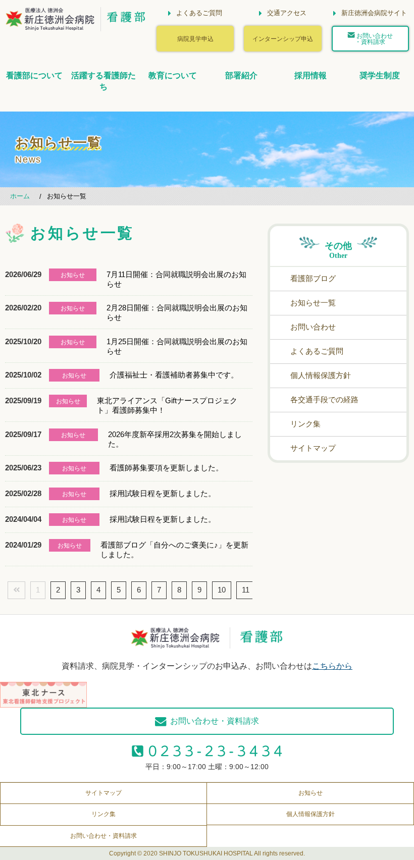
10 (222, 589)
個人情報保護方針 (320, 375)
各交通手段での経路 (324, 399)
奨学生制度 (379, 75)
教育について (172, 75)
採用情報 (310, 75)
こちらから (332, 666)
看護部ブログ (313, 278)
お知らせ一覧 (313, 302)
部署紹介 (241, 75)
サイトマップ (313, 448)
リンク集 (305, 423)
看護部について (34, 75)
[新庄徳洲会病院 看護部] (50, 23)
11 (245, 589)
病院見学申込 (195, 38)
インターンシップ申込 (282, 38)
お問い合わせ (313, 326)
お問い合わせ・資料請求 (374, 38)
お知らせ (310, 792)
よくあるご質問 (316, 351)
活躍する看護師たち (103, 81)
